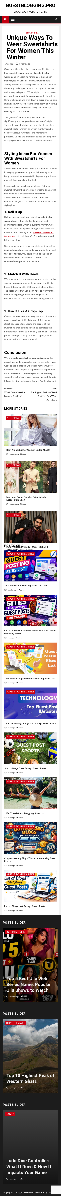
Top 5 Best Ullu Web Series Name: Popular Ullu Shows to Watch (28, 984)
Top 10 (10, 1023)
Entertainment (16, 932)
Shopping (32, 33)
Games (10, 1114)
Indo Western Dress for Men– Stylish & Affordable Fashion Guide (27, 548)
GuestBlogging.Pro (30, 5)
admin (10, 64)
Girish (24, 997)
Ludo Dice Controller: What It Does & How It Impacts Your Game (28, 1166)
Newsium (39, 1192)
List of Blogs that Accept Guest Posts (24, 906)
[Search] (56, 19)
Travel (20, 1023)
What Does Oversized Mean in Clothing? (15, 392)
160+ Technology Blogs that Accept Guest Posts (30, 723)
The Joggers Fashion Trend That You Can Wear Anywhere (44, 394)
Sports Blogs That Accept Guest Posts (25, 768)
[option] (30, 966)
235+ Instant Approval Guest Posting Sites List (29, 678)
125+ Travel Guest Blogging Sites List (24, 813)
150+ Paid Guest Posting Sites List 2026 (25, 585)
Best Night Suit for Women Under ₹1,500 (28, 450)
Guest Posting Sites (20, 554)
